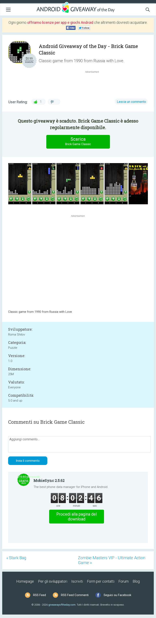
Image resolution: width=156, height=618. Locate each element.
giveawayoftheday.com (62, 604)
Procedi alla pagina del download (76, 516)
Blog (136, 581)
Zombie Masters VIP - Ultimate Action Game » (111, 560)
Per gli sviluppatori (52, 581)
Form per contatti (100, 581)
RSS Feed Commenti (75, 595)
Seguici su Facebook (117, 595)
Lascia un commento (131, 102)
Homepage (25, 581)
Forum (123, 581)
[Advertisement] (94, 83)
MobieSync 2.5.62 (49, 480)
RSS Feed (39, 595)
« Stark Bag (16, 557)
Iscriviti (77, 581)
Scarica (78, 141)
